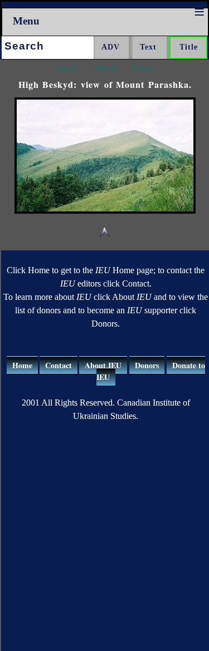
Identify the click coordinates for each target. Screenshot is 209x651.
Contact (58, 365)
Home (22, 365)
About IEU (103, 365)
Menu (26, 21)
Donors (147, 365)
